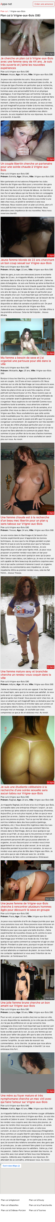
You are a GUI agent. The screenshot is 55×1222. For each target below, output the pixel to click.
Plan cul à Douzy (36, 1200)
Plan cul (4, 11)
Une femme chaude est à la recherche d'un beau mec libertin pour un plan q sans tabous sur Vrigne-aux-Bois (25, 520)
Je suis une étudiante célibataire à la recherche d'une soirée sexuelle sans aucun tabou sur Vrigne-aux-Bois (24, 790)
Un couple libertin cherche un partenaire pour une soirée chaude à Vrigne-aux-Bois (26, 167)
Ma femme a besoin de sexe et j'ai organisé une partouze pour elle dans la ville (26, 361)
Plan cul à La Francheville (40, 1205)
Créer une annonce (44, 4)
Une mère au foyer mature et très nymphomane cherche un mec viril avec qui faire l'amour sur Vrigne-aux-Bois (26, 1099)
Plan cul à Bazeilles (9, 1205)
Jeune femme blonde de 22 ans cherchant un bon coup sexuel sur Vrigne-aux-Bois (27, 261)
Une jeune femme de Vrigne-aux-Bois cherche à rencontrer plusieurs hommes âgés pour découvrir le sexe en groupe (26, 906)
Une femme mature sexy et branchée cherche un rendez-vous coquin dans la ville (26, 674)
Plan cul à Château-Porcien (13, 1210)
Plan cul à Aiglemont (10, 1200)
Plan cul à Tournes (37, 1210)
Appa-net (6, 4)
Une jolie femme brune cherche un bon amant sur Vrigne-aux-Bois (25, 1004)
